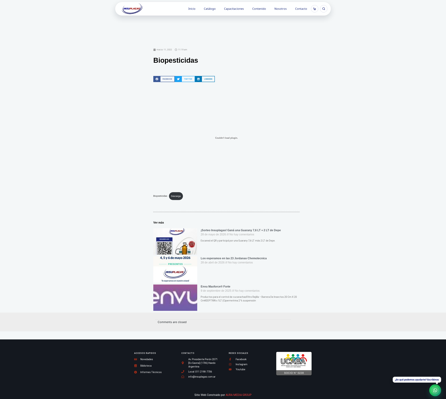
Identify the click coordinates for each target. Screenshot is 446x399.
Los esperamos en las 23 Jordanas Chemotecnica (234, 258)
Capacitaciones (234, 9)
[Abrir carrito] (314, 8)
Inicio (191, 9)
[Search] (323, 8)
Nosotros (280, 9)
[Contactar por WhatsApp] (435, 390)
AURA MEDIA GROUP (239, 395)
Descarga (176, 196)
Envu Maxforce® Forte (215, 286)
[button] (164, 79)
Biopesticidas (160, 196)
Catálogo (210, 9)
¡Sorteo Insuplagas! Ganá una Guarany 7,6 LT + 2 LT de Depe (241, 230)
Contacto (301, 9)
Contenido (259, 9)
